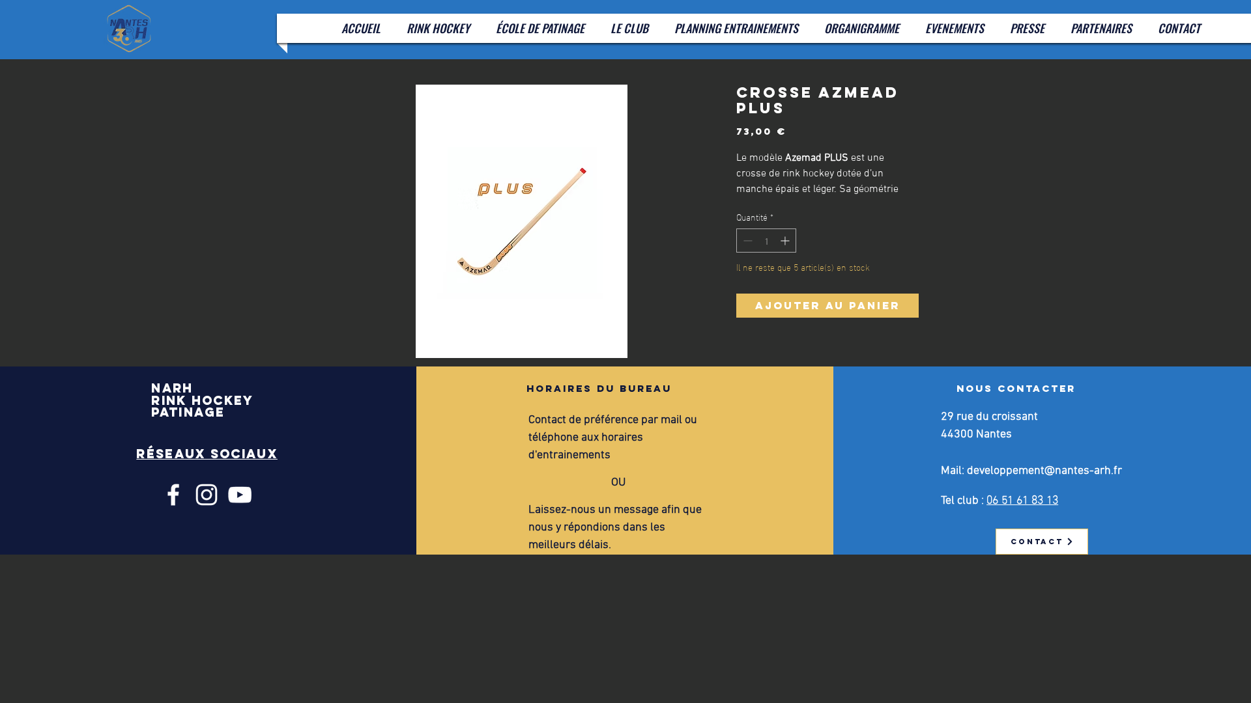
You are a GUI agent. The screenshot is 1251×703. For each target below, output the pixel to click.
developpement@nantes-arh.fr (1044, 471)
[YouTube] (239, 494)
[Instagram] (206, 494)
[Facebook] (173, 494)
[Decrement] (746, 240)
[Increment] (786, 240)
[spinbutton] (766, 240)
